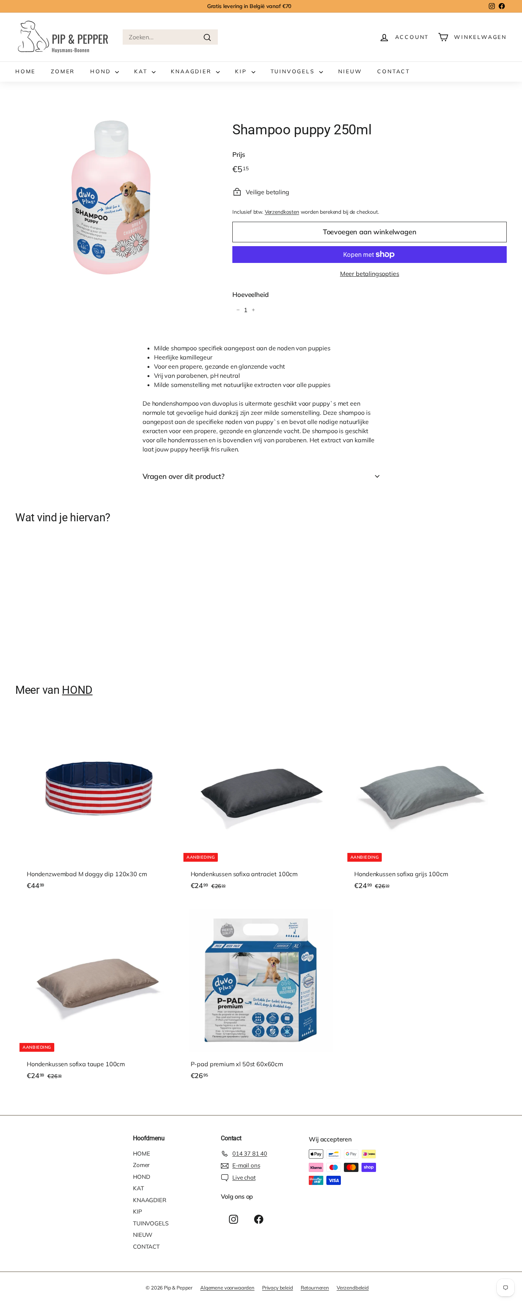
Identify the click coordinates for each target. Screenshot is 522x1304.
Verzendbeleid (353, 1288)
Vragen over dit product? (183, 476)
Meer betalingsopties (369, 273)
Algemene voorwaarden (227, 1288)
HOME (25, 71)
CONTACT (393, 71)
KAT (142, 71)
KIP (242, 71)
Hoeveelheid (250, 294)
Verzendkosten (282, 211)
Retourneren (315, 1288)
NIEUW (350, 71)
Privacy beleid (277, 1288)
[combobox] (170, 37)
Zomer (63, 71)
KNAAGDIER (192, 71)
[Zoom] (111, 196)
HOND (101, 71)
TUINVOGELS (294, 71)
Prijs (238, 154)
